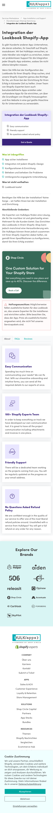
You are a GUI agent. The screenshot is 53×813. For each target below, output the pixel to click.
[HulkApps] (39, 4)
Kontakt (26, 668)
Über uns (26, 659)
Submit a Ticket (26, 672)
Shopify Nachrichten (26, 737)
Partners (26, 713)
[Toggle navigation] (3, 5)
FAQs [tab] (17, 338)
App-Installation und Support (34, 18)
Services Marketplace (10, 18)
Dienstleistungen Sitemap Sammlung (21, 21)
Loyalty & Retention (26, 693)
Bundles (26, 722)
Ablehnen (25, 798)
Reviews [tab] (28, 338)
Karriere (26, 664)
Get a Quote (26, 142)
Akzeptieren (25, 791)
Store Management (27, 697)
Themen (26, 733)
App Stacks (26, 717)
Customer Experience (26, 688)
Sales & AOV (26, 684)
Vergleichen (26, 742)
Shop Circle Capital (26, 709)
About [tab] (7, 338)
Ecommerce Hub (26, 746)
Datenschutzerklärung (30, 783)
